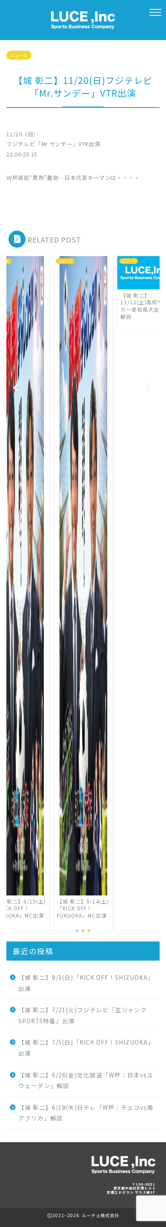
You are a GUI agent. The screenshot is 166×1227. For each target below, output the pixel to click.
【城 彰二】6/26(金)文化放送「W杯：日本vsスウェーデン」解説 (85, 1080)
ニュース (19, 55)
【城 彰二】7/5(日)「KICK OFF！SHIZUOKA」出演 (86, 1047)
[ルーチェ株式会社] (83, 24)
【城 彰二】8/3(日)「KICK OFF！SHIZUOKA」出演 (86, 983)
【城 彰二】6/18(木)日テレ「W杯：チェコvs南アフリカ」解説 (85, 1113)
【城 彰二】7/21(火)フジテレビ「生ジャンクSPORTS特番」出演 (82, 1015)
